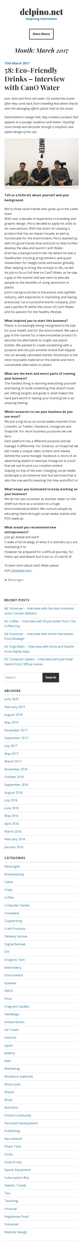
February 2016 (14, 839)
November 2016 (16, 769)
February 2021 (14, 707)
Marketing (12, 1068)
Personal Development (21, 1123)
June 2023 (11, 699)
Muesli (9, 1092)
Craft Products (14, 929)
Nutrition (11, 1107)
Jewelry (9, 1053)
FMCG (8, 991)
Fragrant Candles (16, 1006)
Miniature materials (18, 1076)
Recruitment (13, 1139)
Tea (7, 1193)
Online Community (17, 1115)
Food (8, 999)
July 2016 (10, 800)
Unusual (10, 1209)
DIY (6, 952)
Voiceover (11, 1224)
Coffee (9, 897)
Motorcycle (12, 1084)
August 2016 (13, 792)
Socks (8, 1154)
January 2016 (13, 847)
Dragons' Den (14, 960)
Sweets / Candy (15, 1185)
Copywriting (13, 921)
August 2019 (13, 715)
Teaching (11, 1201)
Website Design (15, 1232)
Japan (8, 1045)
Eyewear (10, 983)
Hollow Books (14, 1022)
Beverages (16, 580)
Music (8, 1100)
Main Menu (41, 34)
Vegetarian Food (16, 1216)
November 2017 (16, 730)
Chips (8, 890)
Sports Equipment (17, 1170)
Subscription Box (16, 1178)
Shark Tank (12, 1146)
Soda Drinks (13, 1162)
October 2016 (14, 777)
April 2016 (11, 824)
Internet (10, 1037)
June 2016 (11, 808)
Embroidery (12, 967)
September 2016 (16, 785)
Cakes (8, 882)
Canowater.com (20, 570)
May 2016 (11, 816)
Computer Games (17, 905)
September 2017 (16, 738)
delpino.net (41, 11)
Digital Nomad (14, 944)
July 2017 (10, 746)
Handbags (11, 1014)
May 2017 (11, 754)
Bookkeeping (14, 874)
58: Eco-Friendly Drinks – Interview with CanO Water (34, 78)
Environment (13, 975)
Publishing (12, 1131)
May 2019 (11, 722)
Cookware (11, 913)
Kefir (7, 1061)
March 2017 (12, 761)
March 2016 (12, 831)
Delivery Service (15, 936)
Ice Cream (11, 1030)
